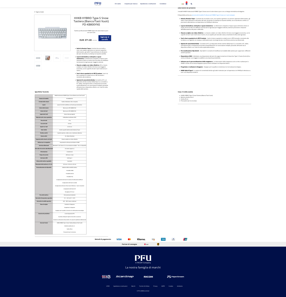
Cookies (171, 286)
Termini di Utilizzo (144, 286)
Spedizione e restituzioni (148, 3)
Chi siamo (118, 3)
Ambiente (180, 286)
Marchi (133, 286)
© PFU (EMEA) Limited (143, 291)
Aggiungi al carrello (104, 38)
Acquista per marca (131, 3)
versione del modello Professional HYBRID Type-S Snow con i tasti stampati (213, 15)
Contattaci (163, 3)
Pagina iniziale (40, 12)
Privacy (155, 286)
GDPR (163, 286)
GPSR (107, 286)
